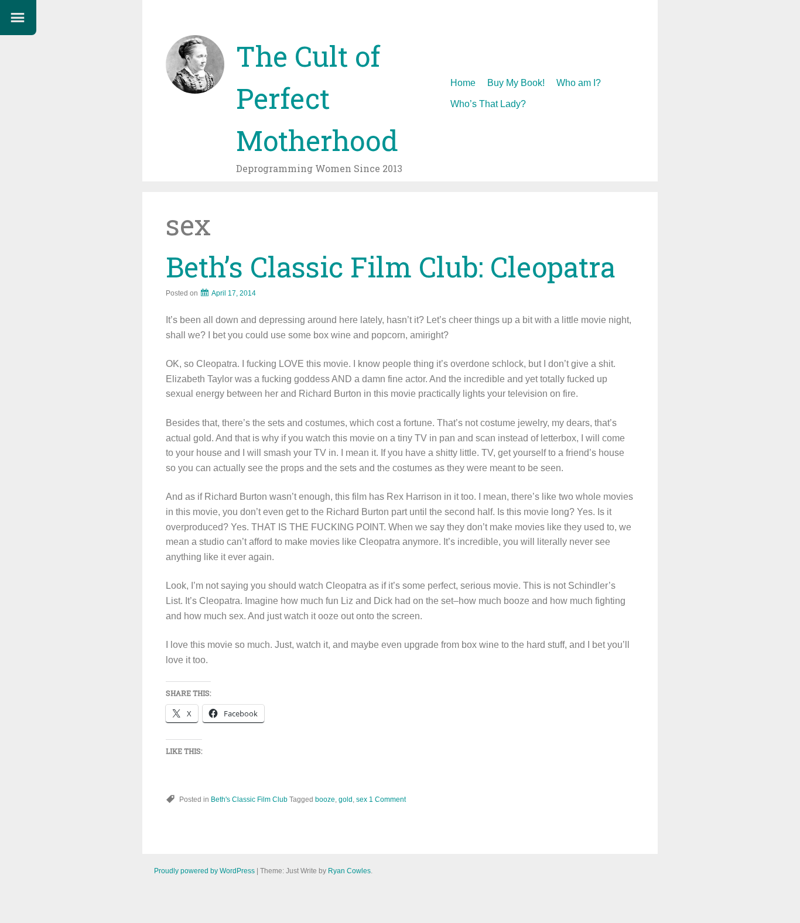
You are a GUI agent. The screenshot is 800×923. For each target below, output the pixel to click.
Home (463, 83)
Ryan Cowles (349, 871)
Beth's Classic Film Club (249, 799)
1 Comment (387, 799)
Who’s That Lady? (488, 104)
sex (361, 799)
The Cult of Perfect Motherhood (317, 98)
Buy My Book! (516, 83)
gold (346, 799)
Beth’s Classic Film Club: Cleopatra (391, 266)
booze (325, 799)
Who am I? (578, 83)
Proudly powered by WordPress (204, 871)
